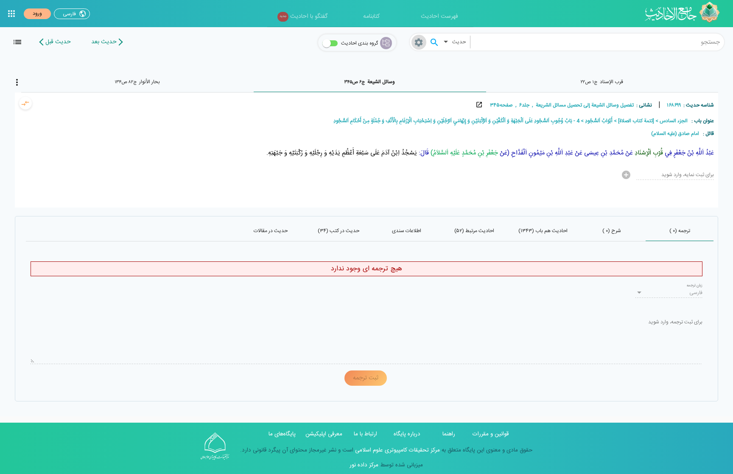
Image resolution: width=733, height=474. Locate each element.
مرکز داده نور (364, 465)
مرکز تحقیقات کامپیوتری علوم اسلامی (396, 450)
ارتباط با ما (365, 434)
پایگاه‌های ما (282, 434)
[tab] (602, 82)
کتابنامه (371, 16)
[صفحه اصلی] (685, 13)
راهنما (448, 434)
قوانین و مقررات (491, 434)
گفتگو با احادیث (303, 16)
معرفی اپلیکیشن (323, 434)
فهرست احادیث (439, 16)
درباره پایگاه (407, 434)
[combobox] (597, 42)
